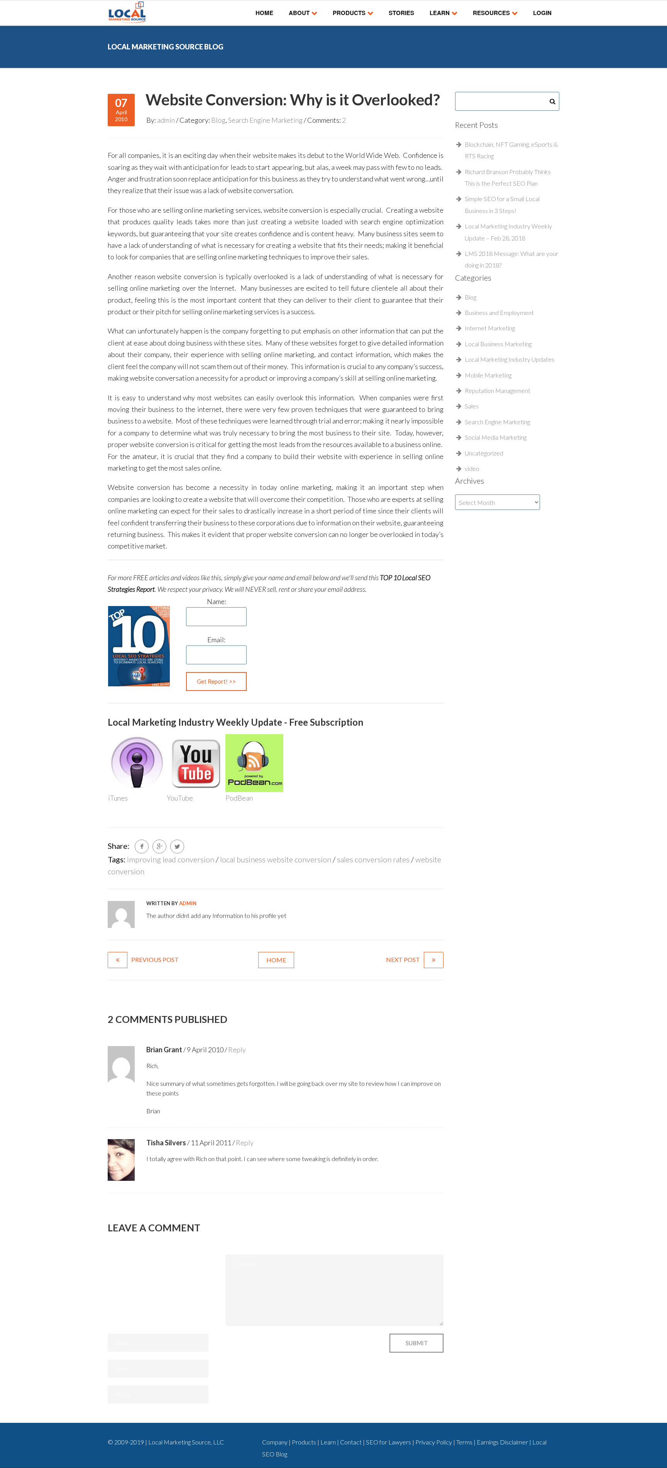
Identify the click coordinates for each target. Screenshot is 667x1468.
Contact (351, 1442)
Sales (472, 406)
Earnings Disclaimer (503, 1442)
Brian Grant (164, 1049)
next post (403, 959)
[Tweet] (177, 846)
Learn (440, 12)
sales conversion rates (373, 859)
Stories (401, 12)
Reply (237, 1049)
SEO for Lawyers (388, 1442)
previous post (155, 959)
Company (275, 1442)
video (472, 468)
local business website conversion (275, 859)
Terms (465, 1442)
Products (349, 12)
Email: (216, 639)
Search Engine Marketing (265, 120)
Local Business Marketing (498, 343)
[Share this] (142, 846)
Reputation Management (497, 390)
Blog (218, 120)
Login (542, 12)
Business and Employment (499, 312)
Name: (216, 601)
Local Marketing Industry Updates (509, 359)
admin (166, 120)
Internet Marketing (490, 328)
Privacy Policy (434, 1442)
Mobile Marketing (488, 375)
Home (264, 12)
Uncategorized (484, 453)
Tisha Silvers (166, 1142)
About (299, 12)
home (276, 959)
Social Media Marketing (495, 437)
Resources (491, 12)
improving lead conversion (170, 859)
